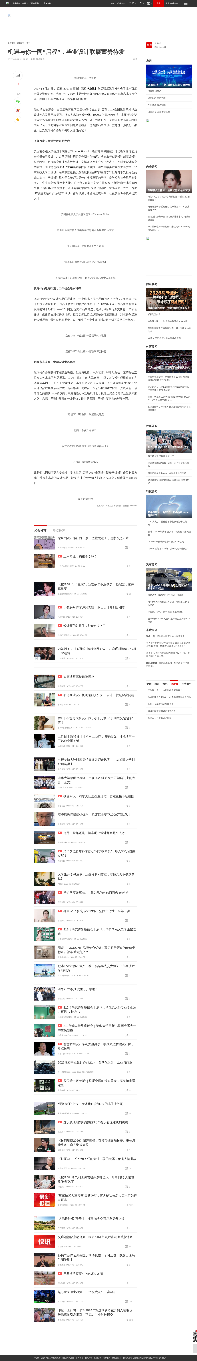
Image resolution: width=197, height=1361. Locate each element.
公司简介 (79, 1358)
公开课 (174, 683)
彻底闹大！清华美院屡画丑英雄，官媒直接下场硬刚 (98, 796)
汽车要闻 (151, 564)
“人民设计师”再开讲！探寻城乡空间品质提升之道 (91, 1218)
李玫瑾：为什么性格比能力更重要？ (165, 690)
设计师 (86, 114)
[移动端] (112, 3)
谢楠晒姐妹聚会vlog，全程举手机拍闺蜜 (167, 473)
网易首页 (16, 3)
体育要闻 (151, 346)
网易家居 (20, 43)
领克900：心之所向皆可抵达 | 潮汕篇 (165, 595)
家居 (149, 60)
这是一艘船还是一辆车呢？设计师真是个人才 (94, 833)
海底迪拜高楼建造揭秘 (78, 676)
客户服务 (107, 1358)
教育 (157, 683)
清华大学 (67, 167)
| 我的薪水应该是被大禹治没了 (165, 636)
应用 (24, 3)
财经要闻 (151, 284)
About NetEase (68, 1358)
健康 (149, 683)
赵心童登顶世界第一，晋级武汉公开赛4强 (86, 1292)
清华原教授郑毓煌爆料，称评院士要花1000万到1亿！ (94, 814)
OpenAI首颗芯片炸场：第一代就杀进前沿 (167, 548)
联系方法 (88, 1358)
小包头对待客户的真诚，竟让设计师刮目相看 (94, 607)
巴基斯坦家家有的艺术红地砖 (83, 1273)
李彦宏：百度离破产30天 (160, 718)
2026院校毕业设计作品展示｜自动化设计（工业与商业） (96, 1062)
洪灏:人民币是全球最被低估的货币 (164, 338)
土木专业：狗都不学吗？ (80, 556)
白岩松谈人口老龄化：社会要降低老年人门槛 (169, 697)
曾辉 (95, 156)
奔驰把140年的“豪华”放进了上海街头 (165, 611)
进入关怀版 (46, 3)
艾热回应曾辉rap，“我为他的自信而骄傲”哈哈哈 (96, 892)
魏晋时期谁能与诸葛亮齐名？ (162, 711)
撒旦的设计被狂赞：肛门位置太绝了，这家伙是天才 (93, 538)
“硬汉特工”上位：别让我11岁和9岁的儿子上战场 (90, 1104)
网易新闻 (158, 43)
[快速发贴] (18, 75)
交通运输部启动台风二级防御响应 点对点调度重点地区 (95, 1237)
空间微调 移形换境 (157, 105)
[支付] (142, 3)
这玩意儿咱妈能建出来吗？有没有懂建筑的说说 (95, 1122)
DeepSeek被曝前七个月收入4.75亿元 (166, 541)
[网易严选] (132, 3)
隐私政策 (116, 1358)
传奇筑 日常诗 (154, 91)
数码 (165, 683)
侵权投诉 (162, 1358)
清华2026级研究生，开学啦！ (78, 989)
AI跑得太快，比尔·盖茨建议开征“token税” (168, 321)
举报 (135, 59)
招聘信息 (97, 1358)
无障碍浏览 (35, 3)
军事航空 (186, 683)
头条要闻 (151, 166)
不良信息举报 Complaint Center (134, 1358)
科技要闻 (151, 491)
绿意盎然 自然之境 (157, 98)
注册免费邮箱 (171, 3)
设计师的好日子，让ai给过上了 (84, 625)
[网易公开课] (121, 3)
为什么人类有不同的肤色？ (161, 704)
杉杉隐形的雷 (154, 314)
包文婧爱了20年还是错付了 (161, 456)
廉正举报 (153, 1358)
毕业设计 (92, 88)
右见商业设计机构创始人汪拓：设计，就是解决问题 (98, 695)
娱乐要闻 (151, 425)
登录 (159, 3)
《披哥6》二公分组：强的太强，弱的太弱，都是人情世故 (97, 1159)
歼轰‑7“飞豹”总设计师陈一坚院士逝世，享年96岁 (96, 911)
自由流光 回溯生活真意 (159, 112)
